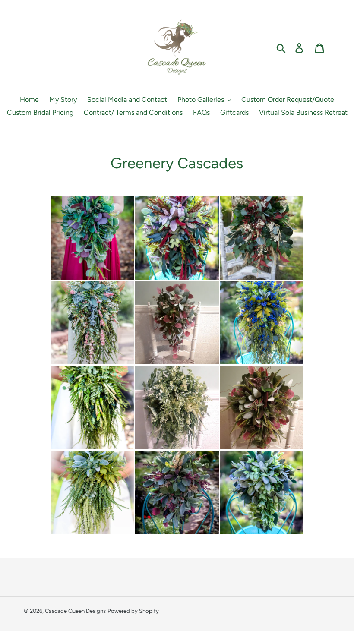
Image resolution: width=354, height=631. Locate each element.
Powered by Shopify (133, 611)
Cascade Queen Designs (75, 611)
